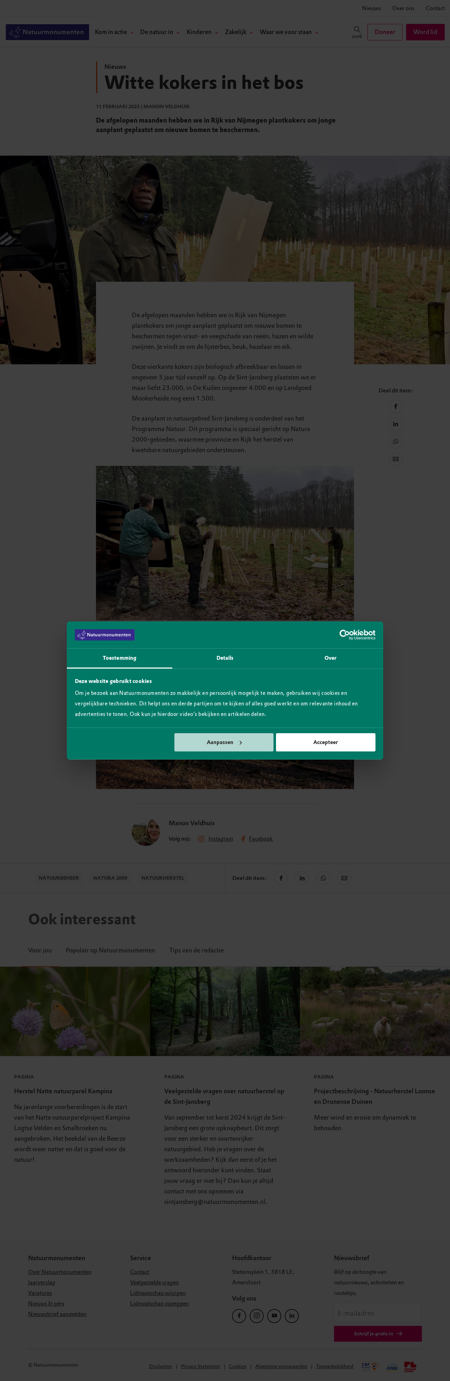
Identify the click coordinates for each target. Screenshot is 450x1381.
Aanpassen (220, 742)
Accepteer (325, 742)
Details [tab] (225, 658)
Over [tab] (330, 658)
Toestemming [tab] (119, 658)
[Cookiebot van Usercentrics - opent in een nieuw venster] (344, 635)
